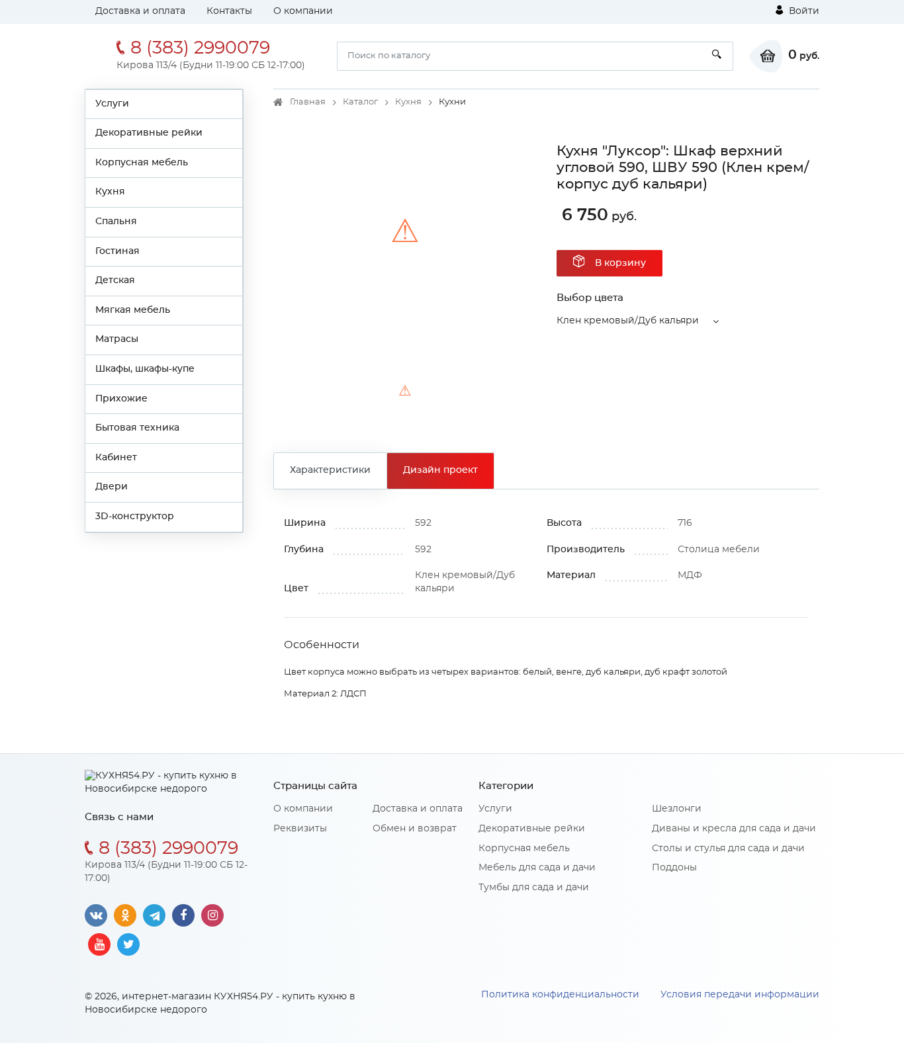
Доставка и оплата (140, 11)
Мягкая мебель (132, 310)
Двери (111, 486)
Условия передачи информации (739, 994)
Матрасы (116, 339)
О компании (303, 11)
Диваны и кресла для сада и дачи (734, 828)
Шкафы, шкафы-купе (145, 369)
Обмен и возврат (415, 828)
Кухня (110, 191)
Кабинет (116, 457)
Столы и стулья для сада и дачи (728, 848)
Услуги (112, 103)
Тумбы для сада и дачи (533, 887)
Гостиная (117, 251)
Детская (115, 280)
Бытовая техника (137, 428)
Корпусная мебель (141, 162)
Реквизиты (300, 828)
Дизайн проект (440, 470)
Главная (308, 102)
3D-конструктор (134, 516)
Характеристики (330, 470)
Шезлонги (676, 809)
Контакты (229, 11)
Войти (802, 11)
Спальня (116, 221)
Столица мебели (719, 549)
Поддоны (674, 867)
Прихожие (121, 398)
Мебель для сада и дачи (537, 867)
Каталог (360, 102)
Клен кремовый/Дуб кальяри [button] (628, 320)
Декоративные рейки (149, 133)
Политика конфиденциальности (560, 994)
